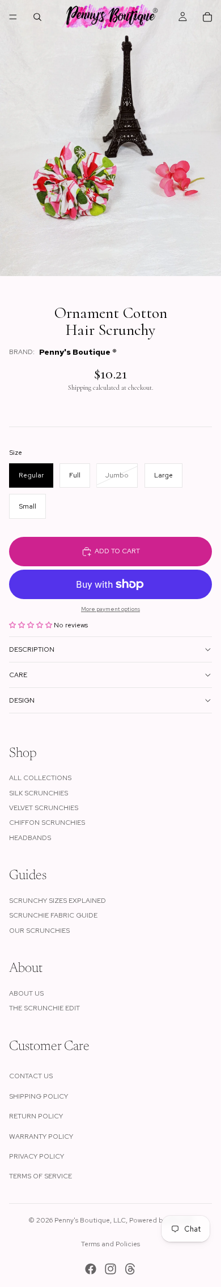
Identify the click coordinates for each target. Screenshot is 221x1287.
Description (31, 649)
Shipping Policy (38, 1096)
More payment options (110, 609)
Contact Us (31, 1076)
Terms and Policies (110, 1244)
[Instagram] (110, 1269)
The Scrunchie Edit (44, 1008)
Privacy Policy (36, 1156)
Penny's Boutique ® (78, 352)
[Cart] (207, 17)
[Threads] (130, 1269)
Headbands (30, 837)
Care (18, 674)
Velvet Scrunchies (43, 807)
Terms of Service (40, 1176)
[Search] (37, 17)
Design (22, 700)
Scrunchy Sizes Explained (57, 900)
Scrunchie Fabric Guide (53, 915)
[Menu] (13, 17)
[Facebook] (90, 1269)
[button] (31, 625)
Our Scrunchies (39, 930)
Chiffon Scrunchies (47, 822)
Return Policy (36, 1116)
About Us (26, 993)
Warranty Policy (41, 1136)
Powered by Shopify (161, 1220)
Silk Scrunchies (38, 793)
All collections (40, 777)
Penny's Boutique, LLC (90, 1220)
